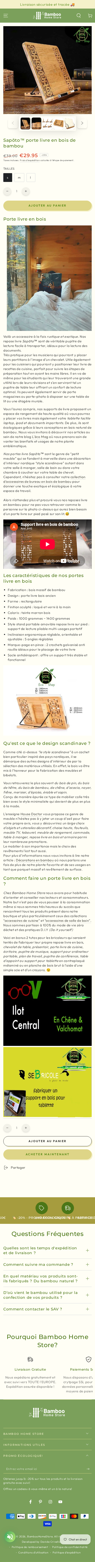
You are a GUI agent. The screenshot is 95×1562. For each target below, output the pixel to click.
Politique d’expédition (67, 1552)
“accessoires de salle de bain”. (68, 920)
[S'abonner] (89, 1469)
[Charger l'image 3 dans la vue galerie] (47, 123)
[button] (78, 15)
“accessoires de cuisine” (21, 920)
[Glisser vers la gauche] (13, 123)
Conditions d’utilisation (33, 1552)
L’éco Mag (39, 437)
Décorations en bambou (35, 860)
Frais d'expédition (30, 160)
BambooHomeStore (40, 1536)
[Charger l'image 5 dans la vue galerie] (69, 123)
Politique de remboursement (30, 1547)
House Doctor (31, 814)
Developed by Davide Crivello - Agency (47, 1541)
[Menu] (5, 15)
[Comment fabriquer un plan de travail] (47, 1045)
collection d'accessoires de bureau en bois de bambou (44, 479)
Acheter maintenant (48, 1154)
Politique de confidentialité (69, 1547)
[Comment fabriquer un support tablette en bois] (47, 1116)
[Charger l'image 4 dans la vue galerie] (58, 123)
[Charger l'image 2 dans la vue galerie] (36, 123)
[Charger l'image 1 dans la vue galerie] (25, 123)
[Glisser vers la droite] (82, 123)
